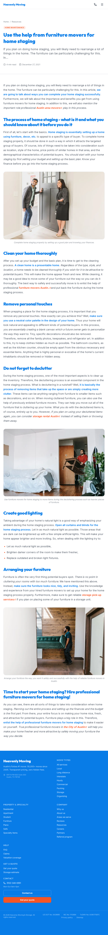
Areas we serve (64, 817)
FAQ (5, 849)
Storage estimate (11, 872)
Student (7, 817)
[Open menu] (102, 4)
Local (59, 768)
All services (62, 764)
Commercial (62, 784)
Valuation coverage (12, 857)
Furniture (7, 821)
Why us (60, 809)
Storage (60, 792)
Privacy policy (67, 917)
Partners (61, 833)
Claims (6, 853)
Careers (60, 829)
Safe (5, 829)
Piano (5, 825)
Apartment (8, 813)
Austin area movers (48, 107)
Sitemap (79, 917)
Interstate (61, 776)
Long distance (63, 772)
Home (6, 21)
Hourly (60, 780)
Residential (8, 809)
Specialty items (10, 833)
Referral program (64, 837)
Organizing (62, 796)
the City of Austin (74, 726)
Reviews (60, 821)
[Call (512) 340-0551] (95, 4)
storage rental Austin (45, 416)
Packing (60, 788)
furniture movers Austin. (34, 287)
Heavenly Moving (14, 4)
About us (61, 813)
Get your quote (10, 868)
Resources (16, 21)
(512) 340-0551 (14, 883)
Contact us (27, 893)
